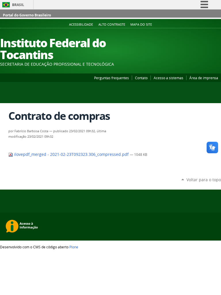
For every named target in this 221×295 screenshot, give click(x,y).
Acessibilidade (81, 24)
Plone (73, 247)
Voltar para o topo (203, 179)
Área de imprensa (203, 77)
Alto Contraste (111, 24)
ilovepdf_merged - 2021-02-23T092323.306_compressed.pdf (71, 154)
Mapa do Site (141, 24)
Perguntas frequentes (111, 77)
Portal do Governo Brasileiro (27, 15)
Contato (141, 77)
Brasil (18, 4)
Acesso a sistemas (168, 77)
